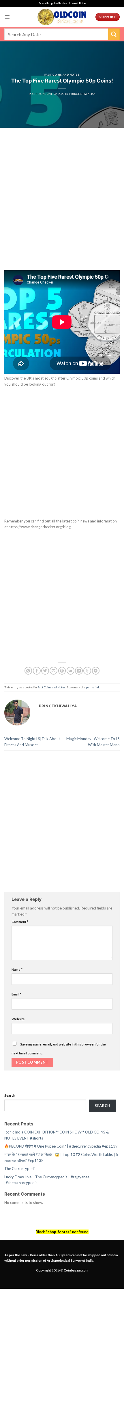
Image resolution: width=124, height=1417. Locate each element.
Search (9, 1095)
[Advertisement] (62, 206)
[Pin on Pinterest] (62, 671)
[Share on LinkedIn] (79, 671)
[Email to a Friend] (53, 671)
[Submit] (114, 34)
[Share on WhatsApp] (28, 671)
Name (17, 969)
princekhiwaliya (82, 93)
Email (16, 994)
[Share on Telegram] (96, 671)
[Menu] (7, 17)
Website (18, 1019)
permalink (93, 687)
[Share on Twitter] (45, 671)
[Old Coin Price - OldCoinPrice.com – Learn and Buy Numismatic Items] (62, 17)
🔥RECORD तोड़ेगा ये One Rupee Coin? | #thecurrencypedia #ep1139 (61, 1146)
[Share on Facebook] (37, 671)
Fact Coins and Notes (62, 74)
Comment (20, 922)
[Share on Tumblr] (87, 671)
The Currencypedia (20, 1168)
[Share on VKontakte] (70, 671)
